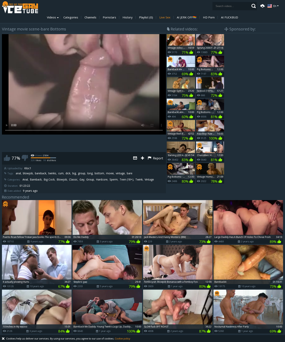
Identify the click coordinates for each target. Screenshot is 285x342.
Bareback (36, 179)
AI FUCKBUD (229, 17)
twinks (52, 173)
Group (90, 179)
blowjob (28, 173)
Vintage (149, 179)
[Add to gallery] (142, 158)
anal (18, 173)
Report (157, 158)
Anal (25, 179)
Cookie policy (122, 338)
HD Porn (209, 17)
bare (129, 173)
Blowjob (62, 179)
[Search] (253, 6)
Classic (73, 179)
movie (110, 173)
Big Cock (49, 179)
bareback (40, 173)
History (128, 17)
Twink (139, 179)
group (81, 173)
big (74, 173)
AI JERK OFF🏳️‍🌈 (187, 17)
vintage (120, 173)
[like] (7, 158)
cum (61, 173)
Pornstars (109, 17)
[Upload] (261, 5)
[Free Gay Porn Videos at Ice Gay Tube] (20, 7)
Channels (90, 17)
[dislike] (25, 158)
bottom (99, 173)
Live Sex (164, 17)
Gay (81, 179)
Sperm (114, 179)
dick (68, 173)
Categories (70, 17)
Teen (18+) (126, 179)
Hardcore (102, 179)
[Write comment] (135, 158)
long (90, 173)
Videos (51, 17)
